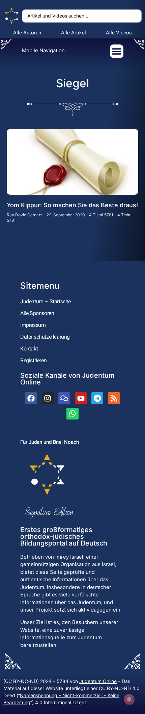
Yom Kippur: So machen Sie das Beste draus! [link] (72, 205)
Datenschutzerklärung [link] (45, 337)
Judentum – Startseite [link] (45, 301)
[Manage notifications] (129, 699)
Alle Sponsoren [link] (37, 313)
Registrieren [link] (33, 360)
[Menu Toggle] (116, 51)
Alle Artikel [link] (73, 33)
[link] (11, 16)
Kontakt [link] (29, 348)
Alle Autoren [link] (27, 33)
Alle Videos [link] (119, 33)
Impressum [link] (33, 325)
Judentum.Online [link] (98, 681)
